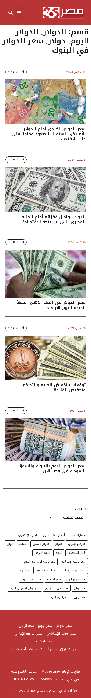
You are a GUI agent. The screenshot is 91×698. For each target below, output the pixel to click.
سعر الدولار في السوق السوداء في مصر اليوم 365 (45, 649)
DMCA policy (23, 679)
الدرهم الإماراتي (76, 544)
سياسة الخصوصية (24, 671)
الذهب (23, 544)
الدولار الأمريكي (41, 544)
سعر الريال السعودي (56, 588)
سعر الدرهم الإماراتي (74, 570)
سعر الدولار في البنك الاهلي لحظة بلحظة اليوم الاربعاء (51, 304)
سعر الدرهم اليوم (47, 570)
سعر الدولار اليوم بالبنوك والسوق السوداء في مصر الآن (52, 468)
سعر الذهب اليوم (31, 579)
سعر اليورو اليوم (59, 597)
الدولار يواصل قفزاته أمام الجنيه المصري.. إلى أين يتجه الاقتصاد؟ (54, 219)
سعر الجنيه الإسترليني (73, 561)
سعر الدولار (25, 570)
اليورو (59, 552)
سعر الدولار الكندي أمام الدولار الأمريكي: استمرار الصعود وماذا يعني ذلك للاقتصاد (49, 134)
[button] (10, 12)
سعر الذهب (54, 579)
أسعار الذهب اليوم (54, 535)
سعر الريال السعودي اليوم (25, 588)
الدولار (58, 544)
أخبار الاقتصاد (16, 72)
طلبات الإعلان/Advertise (61, 671)
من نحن (73, 679)
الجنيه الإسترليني (27, 535)
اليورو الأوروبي (42, 552)
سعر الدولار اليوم (75, 579)
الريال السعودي (76, 552)
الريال (10, 544)
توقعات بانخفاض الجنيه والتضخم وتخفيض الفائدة (54, 387)
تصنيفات (81, 509)
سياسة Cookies (50, 679)
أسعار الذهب (77, 535)
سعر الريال (79, 588)
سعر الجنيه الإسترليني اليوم (39, 561)
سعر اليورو (79, 597)
